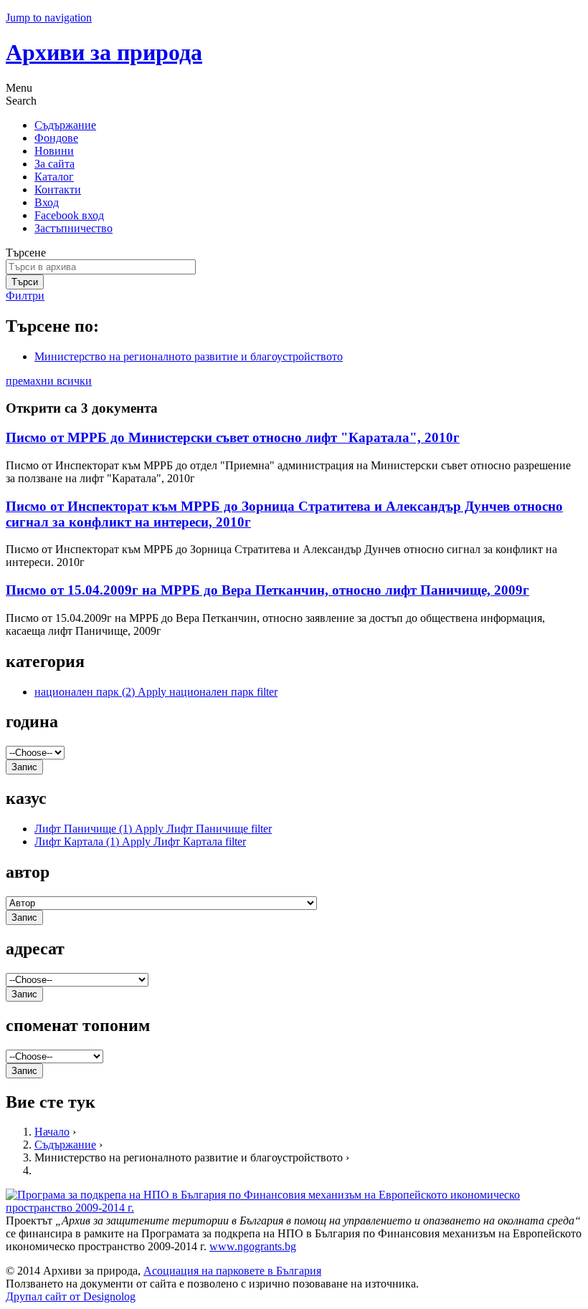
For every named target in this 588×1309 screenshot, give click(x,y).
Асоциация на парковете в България (232, 1271)
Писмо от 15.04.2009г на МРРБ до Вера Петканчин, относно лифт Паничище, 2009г (267, 590)
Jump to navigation (49, 17)
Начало (52, 1132)
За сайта (54, 164)
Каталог (54, 177)
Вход (46, 202)
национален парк (156, 692)
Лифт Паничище (153, 829)
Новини (54, 151)
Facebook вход (69, 215)
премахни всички (49, 381)
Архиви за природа (104, 52)
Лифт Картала (140, 841)
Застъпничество (73, 228)
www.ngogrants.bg (252, 1246)
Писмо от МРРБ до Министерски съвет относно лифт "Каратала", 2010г (233, 437)
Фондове (56, 138)
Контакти (57, 189)
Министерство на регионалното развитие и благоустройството (188, 356)
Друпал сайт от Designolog (71, 1296)
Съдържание (65, 125)
